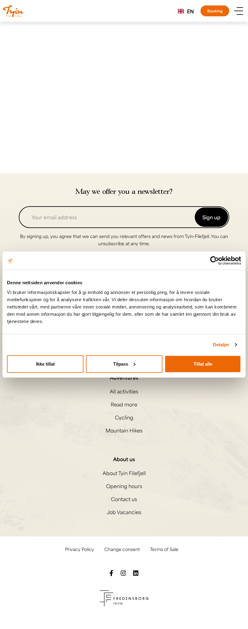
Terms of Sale (164, 549)
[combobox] (185, 11)
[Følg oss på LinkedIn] (136, 572)
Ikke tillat (45, 363)
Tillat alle (203, 363)
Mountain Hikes (124, 430)
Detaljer (221, 344)
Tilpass (120, 363)
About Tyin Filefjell (124, 473)
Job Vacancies (124, 512)
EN (190, 11)
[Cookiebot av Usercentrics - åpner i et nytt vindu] (214, 260)
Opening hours (124, 486)
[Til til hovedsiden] (13, 11)
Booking (215, 10)
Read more (124, 404)
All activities (124, 391)
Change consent (122, 549)
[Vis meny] (238, 11)
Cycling (124, 417)
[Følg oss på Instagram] (123, 572)
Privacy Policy (79, 549)
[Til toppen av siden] (234, 615)
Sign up (211, 217)
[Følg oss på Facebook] (111, 572)
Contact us (124, 499)
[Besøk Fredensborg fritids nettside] (124, 597)
